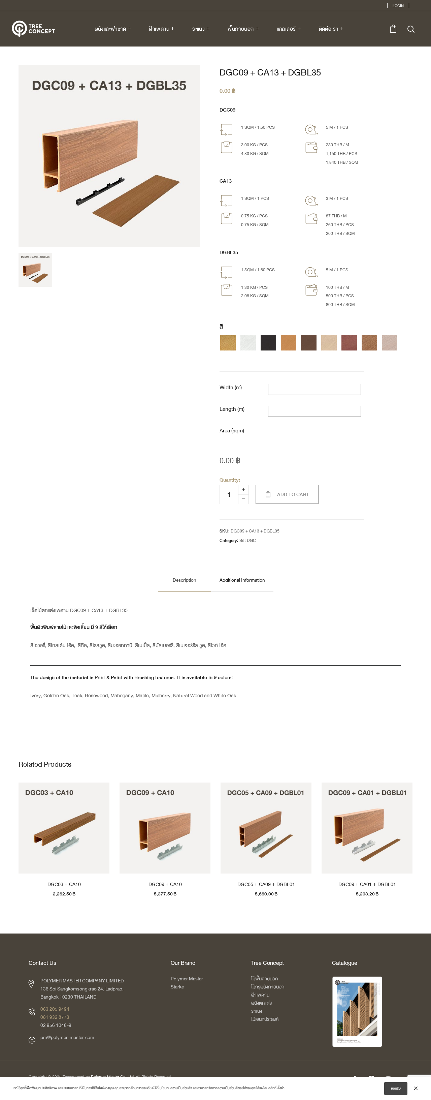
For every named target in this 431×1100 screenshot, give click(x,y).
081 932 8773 (54, 1017)
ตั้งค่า (281, 1088)
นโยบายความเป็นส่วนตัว (176, 1088)
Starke (178, 987)
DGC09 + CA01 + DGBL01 (367, 884)
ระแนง (256, 1011)
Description (184, 580)
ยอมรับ (396, 1089)
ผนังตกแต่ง (261, 1003)
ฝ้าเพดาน (260, 995)
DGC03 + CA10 (64, 884)
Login (398, 5)
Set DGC (247, 540)
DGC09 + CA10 (165, 884)
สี (221, 327)
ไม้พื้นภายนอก (264, 979)
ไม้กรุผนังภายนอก (267, 987)
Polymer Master (187, 979)
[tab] (184, 580)
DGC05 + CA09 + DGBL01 (266, 884)
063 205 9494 (54, 1009)
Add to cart (293, 494)
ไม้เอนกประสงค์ (264, 1019)
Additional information (242, 580)
